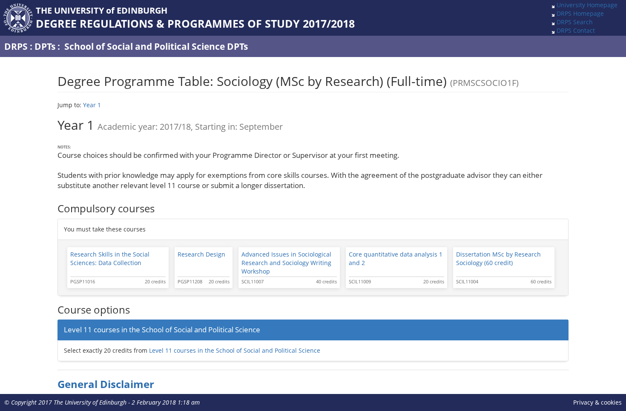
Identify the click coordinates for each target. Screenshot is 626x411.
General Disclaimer (105, 384)
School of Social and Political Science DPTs (156, 46)
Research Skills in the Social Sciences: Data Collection (109, 258)
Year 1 (92, 105)
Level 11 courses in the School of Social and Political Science (234, 350)
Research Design (201, 254)
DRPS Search (575, 22)
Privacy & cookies (597, 402)
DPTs (44, 46)
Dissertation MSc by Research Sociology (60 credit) (498, 258)
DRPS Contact (576, 30)
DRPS (16, 46)
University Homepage (587, 5)
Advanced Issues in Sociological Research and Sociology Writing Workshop (286, 262)
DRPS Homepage (580, 13)
